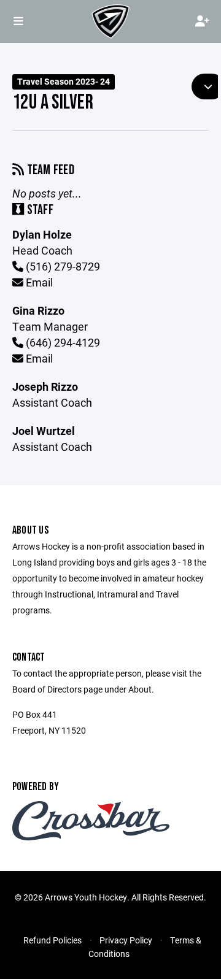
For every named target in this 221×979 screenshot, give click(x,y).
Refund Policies (52, 940)
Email (38, 282)
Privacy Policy (125, 940)
